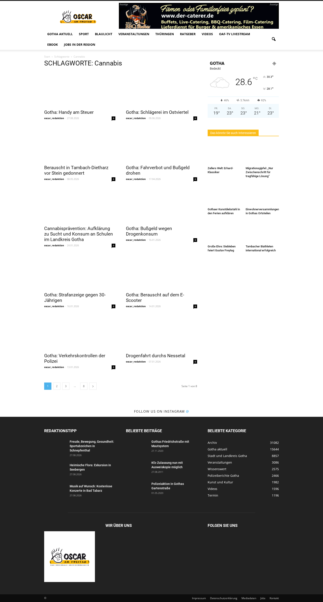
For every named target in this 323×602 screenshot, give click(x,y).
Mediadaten (248, 598)
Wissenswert (217, 469)
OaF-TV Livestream (234, 34)
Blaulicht (103, 34)
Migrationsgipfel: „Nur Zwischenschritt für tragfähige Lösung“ (259, 172)
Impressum (199, 598)
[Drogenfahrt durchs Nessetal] (161, 332)
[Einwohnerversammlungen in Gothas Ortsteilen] (262, 194)
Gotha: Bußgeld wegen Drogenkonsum (149, 231)
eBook (52, 44)
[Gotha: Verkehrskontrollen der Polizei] (79, 332)
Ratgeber (188, 34)
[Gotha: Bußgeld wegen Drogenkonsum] (161, 205)
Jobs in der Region (79, 44)
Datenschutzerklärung (223, 598)
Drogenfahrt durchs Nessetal (155, 355)
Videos (207, 34)
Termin (213, 495)
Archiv (212, 443)
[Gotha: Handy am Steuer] (79, 89)
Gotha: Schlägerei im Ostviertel (157, 112)
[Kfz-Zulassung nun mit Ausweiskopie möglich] (137, 468)
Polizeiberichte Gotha (223, 475)
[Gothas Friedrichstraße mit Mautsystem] (137, 447)
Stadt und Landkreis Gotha (227, 456)
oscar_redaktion (54, 118)
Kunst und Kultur (220, 482)
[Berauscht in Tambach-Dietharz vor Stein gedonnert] (79, 144)
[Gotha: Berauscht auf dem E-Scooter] (161, 271)
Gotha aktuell (60, 34)
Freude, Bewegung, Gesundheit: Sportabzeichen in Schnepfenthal (92, 446)
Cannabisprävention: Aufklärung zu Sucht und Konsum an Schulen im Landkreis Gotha (78, 234)
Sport (84, 34)
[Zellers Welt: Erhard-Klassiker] (224, 153)
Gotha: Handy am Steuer (69, 112)
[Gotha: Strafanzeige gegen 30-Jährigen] (79, 271)
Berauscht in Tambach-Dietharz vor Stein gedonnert (76, 170)
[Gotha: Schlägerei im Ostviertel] (161, 89)
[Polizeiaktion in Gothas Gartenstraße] (137, 489)
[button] (273, 39)
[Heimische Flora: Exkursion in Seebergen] (55, 470)
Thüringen (164, 34)
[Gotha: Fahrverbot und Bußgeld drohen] (161, 144)
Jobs (262, 598)
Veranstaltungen (133, 34)
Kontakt (274, 598)
